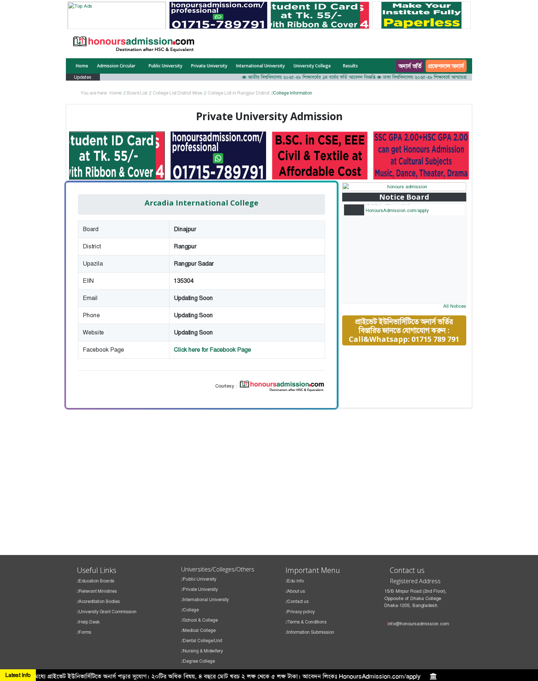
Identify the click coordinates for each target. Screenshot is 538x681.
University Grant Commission (108, 612)
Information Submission (310, 632)
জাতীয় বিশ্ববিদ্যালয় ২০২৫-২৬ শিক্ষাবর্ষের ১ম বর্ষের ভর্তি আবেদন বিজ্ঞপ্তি (301, 77)
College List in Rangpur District (238, 93)
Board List (137, 93)
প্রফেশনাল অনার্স (446, 66)
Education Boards (96, 581)
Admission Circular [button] (117, 66)
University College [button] (312, 66)
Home (82, 66)
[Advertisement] (411, 403)
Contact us (298, 601)
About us (296, 591)
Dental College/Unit (202, 641)
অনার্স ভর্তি (410, 66)
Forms (85, 632)
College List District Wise (177, 93)
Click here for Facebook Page (212, 350)
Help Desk (89, 622)
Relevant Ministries (98, 591)
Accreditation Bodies (99, 601)
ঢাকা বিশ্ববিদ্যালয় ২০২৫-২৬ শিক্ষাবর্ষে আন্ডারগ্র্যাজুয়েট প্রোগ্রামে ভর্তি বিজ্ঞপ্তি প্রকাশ (445, 77)
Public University (165, 66)
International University (260, 66)
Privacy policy (301, 612)
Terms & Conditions (306, 622)
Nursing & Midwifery (203, 651)
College (191, 610)
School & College (200, 620)
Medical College (199, 630)
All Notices (454, 306)
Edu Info (295, 581)
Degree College (199, 661)
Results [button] (351, 66)
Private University (209, 66)
